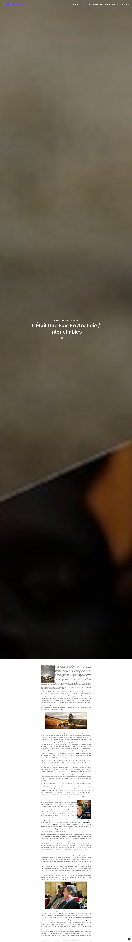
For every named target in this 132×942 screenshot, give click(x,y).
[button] (118, 4)
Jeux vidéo (95, 4)
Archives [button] (75, 4)
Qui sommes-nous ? (110, 4)
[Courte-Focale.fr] (14, 4)
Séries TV (82, 4)
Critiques (57, 320)
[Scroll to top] (129, 939)
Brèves (88, 4)
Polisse (57, 922)
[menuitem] (75, 4)
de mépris (48, 940)
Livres (101, 4)
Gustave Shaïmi (68, 338)
